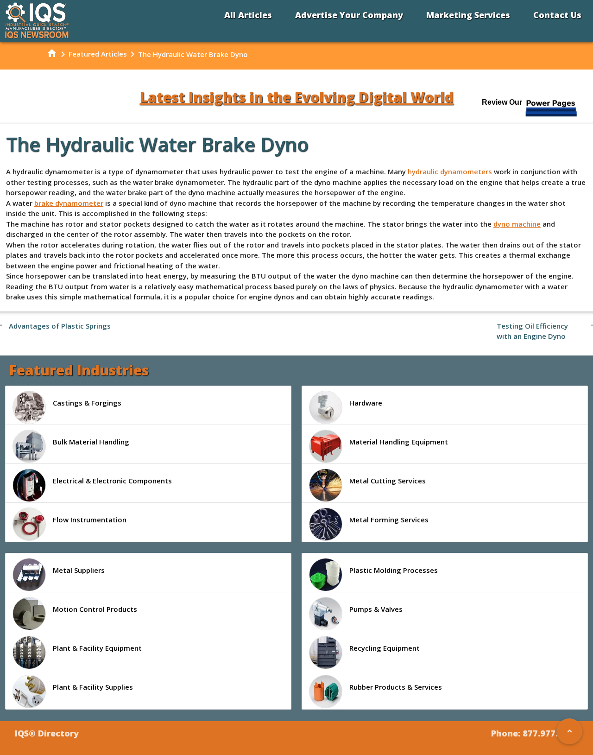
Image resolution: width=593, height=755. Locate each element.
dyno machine (517, 223)
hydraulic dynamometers (450, 171)
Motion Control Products (95, 609)
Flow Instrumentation (89, 519)
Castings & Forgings (87, 402)
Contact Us (557, 14)
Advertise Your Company (349, 14)
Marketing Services (468, 14)
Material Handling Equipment (398, 441)
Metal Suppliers (79, 570)
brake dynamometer (68, 203)
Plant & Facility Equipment (97, 648)
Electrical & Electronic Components (112, 480)
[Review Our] (552, 115)
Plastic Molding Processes (393, 570)
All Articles (248, 14)
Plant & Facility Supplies (93, 687)
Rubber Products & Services (395, 687)
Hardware (365, 402)
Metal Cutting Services (387, 480)
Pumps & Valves (376, 609)
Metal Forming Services (389, 519)
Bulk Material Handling (91, 441)
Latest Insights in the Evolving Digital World (297, 97)
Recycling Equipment (384, 648)
